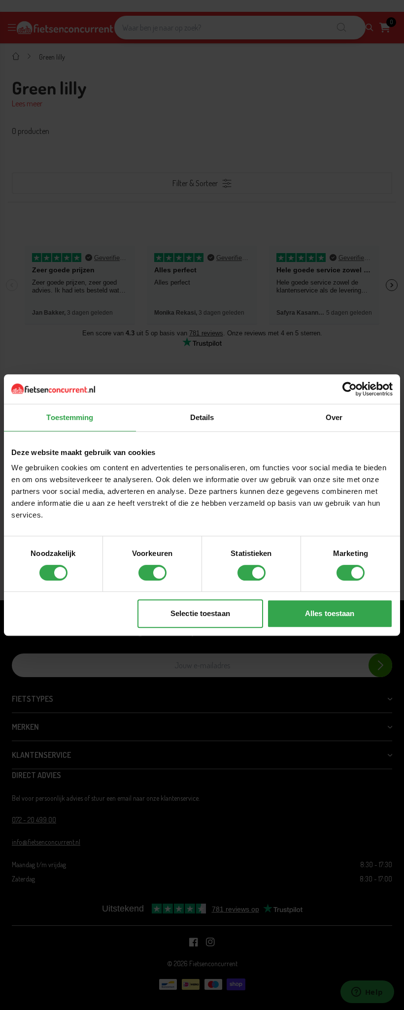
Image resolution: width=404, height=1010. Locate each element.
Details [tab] (202, 417)
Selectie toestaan (200, 613)
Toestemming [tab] (69, 417)
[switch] (152, 573)
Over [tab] (334, 417)
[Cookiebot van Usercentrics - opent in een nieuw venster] (349, 389)
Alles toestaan (329, 613)
